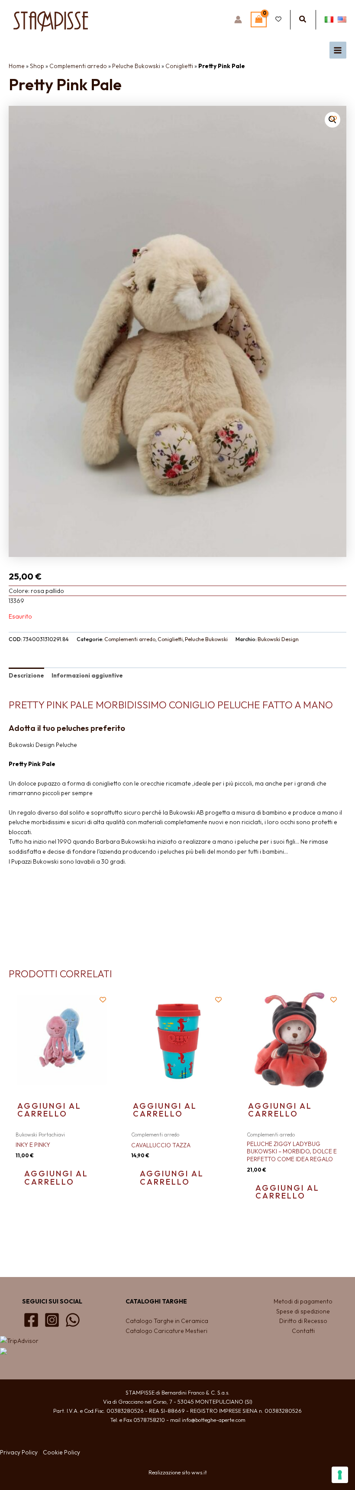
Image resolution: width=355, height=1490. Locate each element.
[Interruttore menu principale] (337, 50)
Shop (37, 66)
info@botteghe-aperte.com (213, 1419)
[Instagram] (52, 1320)
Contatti (303, 1331)
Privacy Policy (19, 1452)
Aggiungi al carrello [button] (49, 1110)
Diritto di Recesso (303, 1321)
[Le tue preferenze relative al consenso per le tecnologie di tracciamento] (340, 1475)
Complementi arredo (78, 66)
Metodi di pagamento (303, 1301)
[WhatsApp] (73, 1320)
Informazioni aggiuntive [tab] (87, 675)
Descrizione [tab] (26, 675)
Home (17, 66)
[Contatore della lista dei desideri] (278, 19)
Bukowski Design (278, 639)
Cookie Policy (61, 1452)
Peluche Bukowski (136, 66)
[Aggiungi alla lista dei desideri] (333, 118)
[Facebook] (31, 1320)
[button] (303, 19)
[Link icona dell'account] (238, 19)
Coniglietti (179, 66)
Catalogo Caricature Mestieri (166, 1331)
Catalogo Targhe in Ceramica (168, 1321)
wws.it (199, 1472)
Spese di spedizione (303, 1311)
